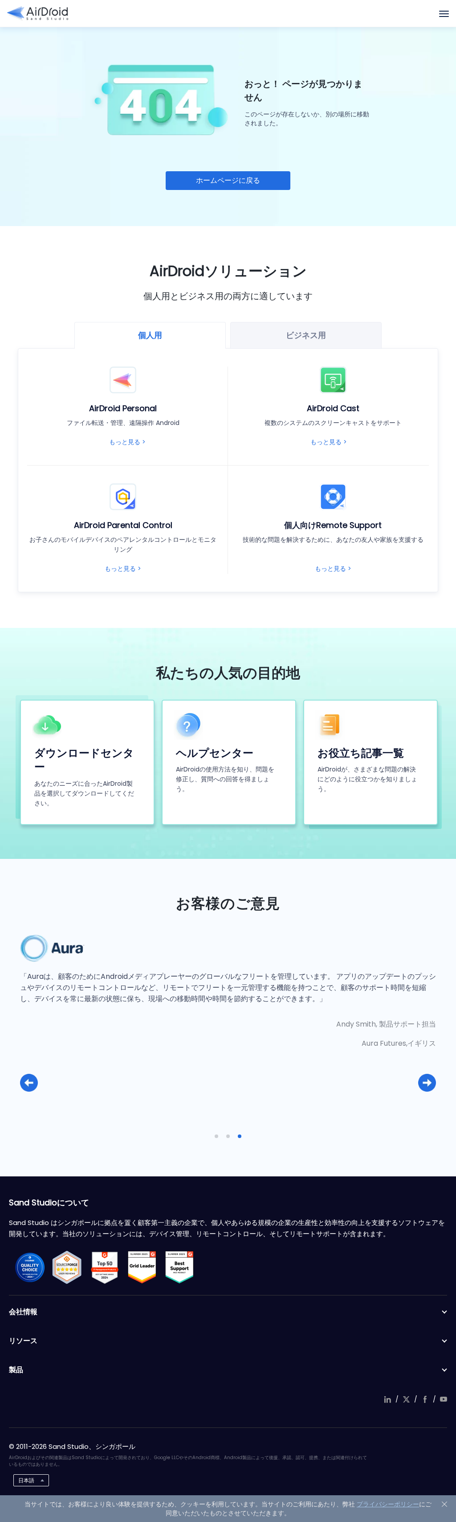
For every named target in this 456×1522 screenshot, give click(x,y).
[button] (29, 1083)
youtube (443, 1399)
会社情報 (23, 1312)
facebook (424, 1399)
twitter (406, 1399)
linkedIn (387, 1399)
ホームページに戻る (228, 180)
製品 (16, 1370)
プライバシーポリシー (388, 1504)
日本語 (26, 1480)
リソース (23, 1341)
